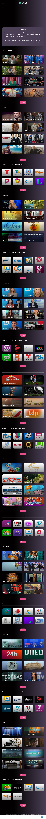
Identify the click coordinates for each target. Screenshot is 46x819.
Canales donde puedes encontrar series (12, 164)
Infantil (4, 458)
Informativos (5, 283)
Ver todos (23, 102)
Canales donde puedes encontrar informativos (14, 340)
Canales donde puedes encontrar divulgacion (14, 691)
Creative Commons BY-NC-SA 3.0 (28, 814)
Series (4, 107)
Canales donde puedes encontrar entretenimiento (15, 604)
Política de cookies (31, 817)
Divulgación (5, 634)
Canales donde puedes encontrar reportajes (14, 252)
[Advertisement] (23, 14)
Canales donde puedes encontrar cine (12, 779)
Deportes (4, 371)
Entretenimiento (6, 546)
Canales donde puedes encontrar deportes (13, 428)
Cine (3, 722)
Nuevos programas (7, 50)
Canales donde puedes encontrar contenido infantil (15, 516)
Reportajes (5, 195)
